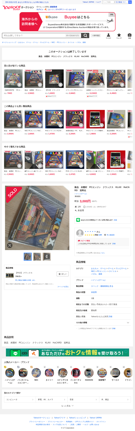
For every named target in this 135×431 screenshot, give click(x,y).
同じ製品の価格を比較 (25, 280)
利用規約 (69, 422)
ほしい (64, 274)
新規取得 (53, 7)
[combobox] (34, 35)
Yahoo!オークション (41, 418)
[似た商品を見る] (9, 245)
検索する (85, 35)
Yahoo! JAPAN (88, 2)
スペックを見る (63, 287)
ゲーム (35, 42)
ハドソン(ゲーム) (80, 194)
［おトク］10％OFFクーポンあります (61, 9)
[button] (102, 323)
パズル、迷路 (81, 42)
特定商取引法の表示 (43, 424)
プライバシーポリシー (37, 422)
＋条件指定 (96, 35)
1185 (100, 235)
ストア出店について (60, 424)
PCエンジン (61, 42)
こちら (102, 253)
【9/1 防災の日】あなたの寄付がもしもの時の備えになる (27, 2)
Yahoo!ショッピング (77, 418)
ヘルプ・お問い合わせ (91, 424)
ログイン (40, 9)
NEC (53, 42)
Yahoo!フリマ (59, 418)
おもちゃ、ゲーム (24, 42)
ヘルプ (98, 2)
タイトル (71, 42)
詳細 (115, 220)
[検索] (130, 2)
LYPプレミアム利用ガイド (84, 422)
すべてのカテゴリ (72, 35)
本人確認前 (111, 235)
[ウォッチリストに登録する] (19, 85)
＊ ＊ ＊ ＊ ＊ (90, 232)
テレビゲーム (44, 42)
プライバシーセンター (55, 422)
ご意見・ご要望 (75, 424)
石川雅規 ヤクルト (122, 2)
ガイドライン (101, 422)
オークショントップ (9, 42)
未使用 (94, 292)
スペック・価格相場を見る (102, 286)
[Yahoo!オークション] (18, 6)
